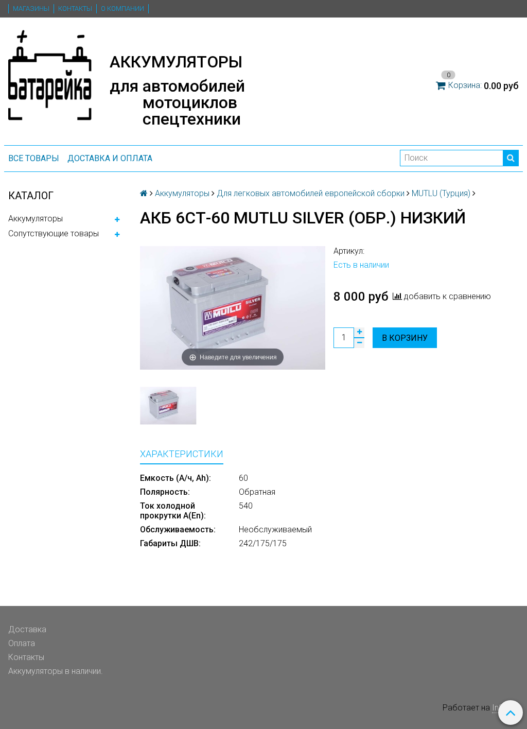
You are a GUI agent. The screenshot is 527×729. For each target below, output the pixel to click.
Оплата (21, 643)
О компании (122, 8)
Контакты (75, 8)
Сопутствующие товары (53, 233)
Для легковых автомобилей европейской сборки (311, 193)
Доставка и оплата (109, 158)
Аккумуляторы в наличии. (55, 671)
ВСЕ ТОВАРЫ (33, 158)
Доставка (27, 629)
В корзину (405, 338)
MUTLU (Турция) (441, 193)
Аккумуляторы (35, 218)
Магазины (31, 8)
